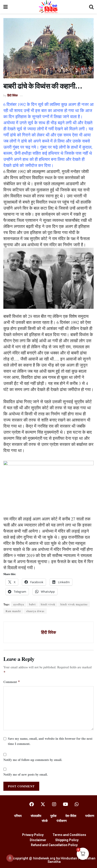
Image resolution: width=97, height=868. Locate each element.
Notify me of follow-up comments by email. (32, 759)
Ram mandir (13, 611)
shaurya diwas (35, 611)
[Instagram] (54, 804)
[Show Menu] (5, 7)
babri (32, 604)
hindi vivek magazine (74, 604)
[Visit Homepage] (48, 7)
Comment (11, 681)
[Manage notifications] (10, 858)
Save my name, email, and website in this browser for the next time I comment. (50, 741)
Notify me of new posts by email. (25, 774)
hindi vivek (48, 604)
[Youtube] (65, 804)
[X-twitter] (42, 804)
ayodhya (18, 604)
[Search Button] (91, 7)
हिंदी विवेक (12, 95)
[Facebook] (31, 804)
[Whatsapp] (76, 804)
